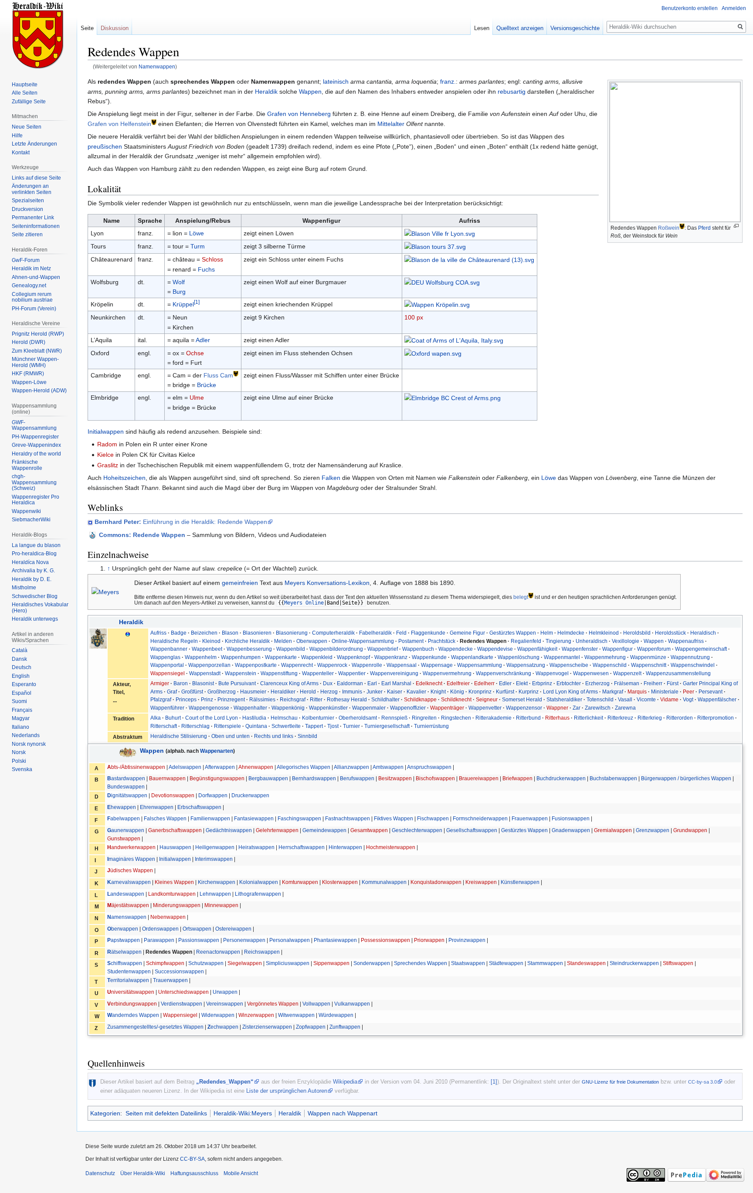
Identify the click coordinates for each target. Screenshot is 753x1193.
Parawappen (159, 940)
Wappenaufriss (686, 641)
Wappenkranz (390, 657)
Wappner (557, 708)
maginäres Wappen (131, 859)
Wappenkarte (281, 657)
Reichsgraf (292, 700)
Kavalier (416, 692)
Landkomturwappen (172, 894)
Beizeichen (204, 633)
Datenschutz (100, 1173)
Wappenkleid (316, 657)
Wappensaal (402, 665)
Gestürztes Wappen (512, 633)
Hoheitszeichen (124, 477)
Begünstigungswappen (217, 778)
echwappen (222, 1027)
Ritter (316, 700)
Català (19, 650)
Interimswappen (214, 859)
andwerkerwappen (131, 847)
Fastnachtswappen (347, 819)
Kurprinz (529, 692)
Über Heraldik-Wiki (142, 1173)
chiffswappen (124, 963)
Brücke (206, 384)
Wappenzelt (627, 673)
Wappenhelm (201, 657)
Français (22, 710)
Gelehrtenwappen (277, 830)
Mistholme (24, 588)
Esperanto (24, 684)
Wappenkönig (288, 708)
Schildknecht (456, 700)
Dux (327, 683)
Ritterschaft (163, 726)
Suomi (19, 701)
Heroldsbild (637, 633)
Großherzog (221, 692)
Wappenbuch (418, 649)
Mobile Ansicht (241, 1173)
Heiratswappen (256, 847)
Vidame (669, 700)
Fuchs (206, 269)
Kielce (105, 454)
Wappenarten (216, 751)
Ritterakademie (493, 718)
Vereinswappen (224, 1004)
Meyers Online (304, 603)
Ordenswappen (160, 929)
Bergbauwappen (268, 778)
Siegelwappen (244, 963)
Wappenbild (290, 649)
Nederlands (26, 735)
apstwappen (123, 940)
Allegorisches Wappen (303, 767)
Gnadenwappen (571, 830)
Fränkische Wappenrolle (27, 465)
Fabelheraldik (375, 633)
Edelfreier (458, 683)
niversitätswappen (130, 992)
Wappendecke (455, 649)
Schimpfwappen (165, 963)
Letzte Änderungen (34, 144)
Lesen (481, 28)
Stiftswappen (678, 963)
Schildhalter (385, 700)
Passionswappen (198, 940)
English (21, 676)
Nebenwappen (168, 917)
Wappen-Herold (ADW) (39, 390)
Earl (372, 683)
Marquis (637, 692)
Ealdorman (350, 683)
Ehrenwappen (156, 807)
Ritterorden (679, 718)
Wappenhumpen (241, 657)
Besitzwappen (395, 778)
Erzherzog (597, 683)
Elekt (522, 683)
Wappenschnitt (648, 665)
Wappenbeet (207, 649)
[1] (197, 302)
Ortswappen (197, 929)
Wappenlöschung (518, 657)
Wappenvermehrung (447, 673)
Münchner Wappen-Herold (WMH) (35, 362)
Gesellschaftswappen (471, 830)
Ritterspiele (227, 726)
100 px (413, 317)
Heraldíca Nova (30, 562)
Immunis (352, 692)
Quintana (256, 726)
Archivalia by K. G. (33, 571)
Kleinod (211, 641)
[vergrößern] (736, 226)
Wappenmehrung (605, 657)
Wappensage (437, 665)
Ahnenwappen (255, 767)
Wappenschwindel (693, 665)
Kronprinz (480, 692)
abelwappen (123, 819)
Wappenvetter (485, 708)
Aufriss (158, 633)
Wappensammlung (479, 665)
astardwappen (126, 778)
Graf (172, 692)
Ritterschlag (195, 726)
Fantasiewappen (254, 819)
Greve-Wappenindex (36, 445)
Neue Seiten (26, 127)
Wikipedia (345, 1081)
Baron (180, 683)
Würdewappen (336, 1015)
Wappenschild (610, 665)
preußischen (105, 146)
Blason (230, 633)
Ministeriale (664, 692)
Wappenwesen (591, 673)
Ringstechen (456, 718)
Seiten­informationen (36, 226)
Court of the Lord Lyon (211, 718)
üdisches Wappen (130, 870)
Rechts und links (273, 736)
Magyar (21, 718)
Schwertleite (286, 726)
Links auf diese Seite (36, 178)
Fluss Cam (218, 375)
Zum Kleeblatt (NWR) (37, 351)
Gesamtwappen (369, 830)
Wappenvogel (552, 673)
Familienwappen (210, 819)
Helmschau (284, 718)
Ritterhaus (557, 718)
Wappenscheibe (568, 665)
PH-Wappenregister (35, 437)
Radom (107, 444)
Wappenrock (332, 665)
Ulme (197, 397)
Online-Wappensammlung (363, 641)
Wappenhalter (250, 708)
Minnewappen (221, 905)
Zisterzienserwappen (267, 1027)
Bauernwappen (167, 778)
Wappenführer (167, 708)
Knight (438, 692)
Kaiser (394, 692)
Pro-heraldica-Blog (34, 554)
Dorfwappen (212, 795)
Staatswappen (468, 963)
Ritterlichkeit (588, 718)
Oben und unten (230, 736)
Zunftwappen (344, 1027)
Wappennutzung (690, 657)
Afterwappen (220, 767)
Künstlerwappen (520, 882)
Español (21, 693)
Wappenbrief (382, 649)
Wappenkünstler (328, 708)
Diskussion (115, 28)
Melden (283, 641)
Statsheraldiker (564, 700)
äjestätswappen (128, 905)
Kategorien (105, 1113)
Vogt (688, 700)
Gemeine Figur (467, 633)
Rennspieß (394, 718)
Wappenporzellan (209, 665)
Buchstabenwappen (613, 778)
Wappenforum (654, 649)
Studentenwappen (129, 972)
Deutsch (21, 667)
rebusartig (512, 91)
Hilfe (17, 136)
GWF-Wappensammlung (34, 425)
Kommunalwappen (384, 882)
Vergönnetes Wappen (272, 1004)
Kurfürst (505, 692)
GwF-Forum (26, 260)
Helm (546, 633)
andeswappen (125, 894)
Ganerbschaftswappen (175, 830)
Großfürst (192, 692)
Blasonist (203, 683)
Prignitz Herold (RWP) (38, 334)
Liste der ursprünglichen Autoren (286, 1091)
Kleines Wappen (174, 882)
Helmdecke (570, 633)
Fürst (672, 683)
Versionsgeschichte (575, 28)
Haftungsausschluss (194, 1173)
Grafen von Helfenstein (119, 123)
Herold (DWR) (28, 342)
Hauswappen (175, 847)
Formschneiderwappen (480, 819)
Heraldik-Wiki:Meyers (243, 1113)
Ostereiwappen (233, 929)
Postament (411, 641)
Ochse (195, 353)
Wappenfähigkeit (537, 649)
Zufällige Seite (29, 102)
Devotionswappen (172, 795)
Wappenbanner (168, 649)
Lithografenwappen (258, 894)
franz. (448, 81)
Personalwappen (289, 940)
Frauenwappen (530, 819)
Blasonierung (292, 633)
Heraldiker (283, 692)
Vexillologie (625, 641)
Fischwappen (433, 819)
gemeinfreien (240, 582)
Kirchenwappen (216, 882)
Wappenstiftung (279, 673)
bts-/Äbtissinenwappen (136, 767)
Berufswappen (357, 778)
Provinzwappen (466, 940)
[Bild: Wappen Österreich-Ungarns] (127, 751)
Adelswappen (185, 767)
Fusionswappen (571, 819)
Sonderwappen (371, 963)
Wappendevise (495, 649)
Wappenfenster (580, 649)
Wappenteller (318, 673)
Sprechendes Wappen (420, 963)
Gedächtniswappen (229, 830)
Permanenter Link (33, 217)
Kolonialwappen (258, 882)
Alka (155, 718)
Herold (308, 692)
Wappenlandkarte (472, 657)
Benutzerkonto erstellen (689, 8)
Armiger (159, 683)
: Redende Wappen (142, 534)
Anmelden (734, 8)
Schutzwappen (206, 963)
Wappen (310, 91)
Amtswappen (388, 767)
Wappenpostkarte (256, 665)
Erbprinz (542, 683)
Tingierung (558, 641)
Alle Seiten (24, 93)
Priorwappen (429, 940)
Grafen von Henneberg (299, 113)
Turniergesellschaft (387, 726)
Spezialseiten (28, 200)
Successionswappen (179, 972)
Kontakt (21, 153)
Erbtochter (568, 683)
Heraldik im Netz (31, 268)
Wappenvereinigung (394, 673)
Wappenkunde (429, 657)
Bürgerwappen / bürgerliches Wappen (686, 778)
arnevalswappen (129, 882)
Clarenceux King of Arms (289, 683)
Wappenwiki (26, 511)
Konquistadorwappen (435, 882)
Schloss (212, 259)
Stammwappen (545, 963)
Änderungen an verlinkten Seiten (31, 189)
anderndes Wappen (133, 1015)
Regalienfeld (526, 641)
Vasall (625, 700)
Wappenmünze (648, 657)
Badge (179, 633)
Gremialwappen (613, 830)
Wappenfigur (617, 649)
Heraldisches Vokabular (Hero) (40, 608)
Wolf (179, 282)
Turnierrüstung (431, 726)
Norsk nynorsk (29, 744)
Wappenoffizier (408, 708)
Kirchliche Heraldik (247, 641)
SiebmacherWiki (31, 520)
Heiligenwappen (214, 847)
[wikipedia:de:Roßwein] (682, 226)
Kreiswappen (481, 882)
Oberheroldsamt (358, 718)
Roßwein (668, 228)
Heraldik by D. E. (31, 579)
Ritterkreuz (620, 718)
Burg (179, 291)
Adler (203, 339)
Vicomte (646, 700)
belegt (520, 597)
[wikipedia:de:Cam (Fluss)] (235, 373)
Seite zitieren (27, 234)
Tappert (314, 726)
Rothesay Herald (347, 700)
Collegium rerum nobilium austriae (32, 297)
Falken (331, 477)
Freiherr (653, 683)
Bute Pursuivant (237, 683)
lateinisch (336, 81)
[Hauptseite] (38, 35)
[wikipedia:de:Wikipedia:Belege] (530, 595)
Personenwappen (244, 940)
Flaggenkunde (428, 633)
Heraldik (266, 91)
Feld (401, 633)
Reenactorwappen (218, 952)
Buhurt (173, 718)
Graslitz (107, 465)
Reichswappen (262, 952)
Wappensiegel (167, 673)
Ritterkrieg (650, 718)
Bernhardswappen (314, 778)
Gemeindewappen (324, 830)
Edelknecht (429, 683)
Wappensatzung (525, 665)
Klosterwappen (340, 882)
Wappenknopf (353, 657)
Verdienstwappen (181, 1004)
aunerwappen (125, 830)
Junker (374, 692)
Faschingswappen (299, 819)
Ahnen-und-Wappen (36, 277)
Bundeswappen (126, 787)
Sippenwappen (331, 963)
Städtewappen (506, 963)
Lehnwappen (215, 894)
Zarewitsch (598, 708)
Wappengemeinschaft (701, 649)
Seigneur (487, 700)
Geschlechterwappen (417, 830)
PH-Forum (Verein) (34, 309)
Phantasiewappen (335, 940)
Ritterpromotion (715, 718)
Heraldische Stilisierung (178, 736)
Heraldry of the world (36, 454)
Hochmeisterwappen (390, 847)
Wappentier (352, 673)
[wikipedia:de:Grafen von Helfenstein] (153, 121)
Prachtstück (441, 641)
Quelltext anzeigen (519, 28)
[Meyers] (105, 591)
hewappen (121, 807)
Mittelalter (390, 123)
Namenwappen (157, 66)
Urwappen (225, 992)
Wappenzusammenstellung (678, 673)
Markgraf (612, 692)
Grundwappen (690, 830)
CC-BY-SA (192, 1159)
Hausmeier (253, 692)
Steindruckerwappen (634, 963)
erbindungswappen (132, 1004)
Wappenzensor (524, 708)
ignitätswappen (127, 795)
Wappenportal (167, 665)
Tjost (333, 726)
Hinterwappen (345, 847)
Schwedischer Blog (35, 596)
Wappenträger (447, 708)
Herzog (329, 692)
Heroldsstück (670, 633)
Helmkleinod (604, 633)
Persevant (710, 692)
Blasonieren (257, 633)
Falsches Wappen (165, 819)
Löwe (196, 233)
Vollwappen (316, 1004)
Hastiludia (254, 718)
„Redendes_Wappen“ (225, 1081)
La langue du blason (36, 545)
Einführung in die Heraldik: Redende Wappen (181, 521)
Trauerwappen (170, 980)
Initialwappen (106, 431)
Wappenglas (165, 657)
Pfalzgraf (160, 700)
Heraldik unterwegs (35, 619)
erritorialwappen (128, 980)
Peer (688, 692)
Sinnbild (307, 736)
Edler (505, 683)
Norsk (19, 752)
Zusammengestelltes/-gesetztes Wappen (155, 1027)
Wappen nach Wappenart (342, 1113)
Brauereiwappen (479, 778)
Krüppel (183, 304)
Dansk (19, 659)
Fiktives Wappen (393, 819)
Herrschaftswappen (301, 847)
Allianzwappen (351, 767)
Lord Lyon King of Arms (570, 692)
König (457, 692)
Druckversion (27, 209)
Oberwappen (311, 641)
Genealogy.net (29, 285)
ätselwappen (124, 952)
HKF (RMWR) (28, 373)
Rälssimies (262, 700)
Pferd (704, 228)
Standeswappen (586, 963)
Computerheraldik (333, 633)
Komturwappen (300, 882)
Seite (87, 28)
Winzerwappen (256, 1015)
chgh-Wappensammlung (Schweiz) (34, 482)
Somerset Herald (522, 700)
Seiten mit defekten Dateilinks (166, 1113)
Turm (197, 246)
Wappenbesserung (249, 649)
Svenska (22, 769)
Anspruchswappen (429, 767)
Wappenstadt (204, 673)
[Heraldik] (128, 634)
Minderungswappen (176, 905)
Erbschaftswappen (199, 807)
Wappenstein (240, 673)
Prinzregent (231, 700)
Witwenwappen (296, 1015)
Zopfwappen (311, 1027)
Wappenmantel (562, 657)
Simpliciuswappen (287, 963)
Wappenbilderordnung (336, 649)
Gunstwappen (123, 839)
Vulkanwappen (352, 1004)
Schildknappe (420, 700)
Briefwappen (517, 778)
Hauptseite (24, 85)
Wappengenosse (209, 708)
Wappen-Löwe (29, 382)
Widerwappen (217, 1015)
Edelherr (484, 683)
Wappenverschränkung (503, 673)
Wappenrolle (367, 665)
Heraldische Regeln (174, 641)
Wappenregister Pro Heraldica (35, 500)
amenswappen (126, 917)
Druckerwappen (250, 795)
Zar (576, 708)
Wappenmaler (369, 708)
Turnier (351, 726)
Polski (19, 761)
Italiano (20, 727)
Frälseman (626, 683)
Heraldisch (703, 633)
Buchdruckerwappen (561, 778)
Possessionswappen (385, 940)
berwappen (122, 929)
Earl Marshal (396, 683)
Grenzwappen (652, 830)
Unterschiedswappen (183, 992)
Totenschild (600, 700)
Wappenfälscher (717, 700)
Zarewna (625, 708)
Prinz (207, 700)
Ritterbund (528, 718)
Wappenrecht (297, 665)
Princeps (186, 700)
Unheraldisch (591, 641)
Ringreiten (424, 718)
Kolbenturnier (318, 718)
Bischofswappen (435, 778)
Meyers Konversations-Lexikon (327, 582)
